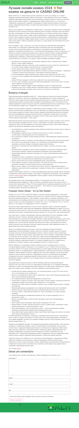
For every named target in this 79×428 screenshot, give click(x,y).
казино (18, 348)
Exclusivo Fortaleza (55, 2)
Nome (11, 377)
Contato (68, 2)
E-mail (11, 384)
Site (10, 390)
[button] (19, 404)
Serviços (43, 2)
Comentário (13, 358)
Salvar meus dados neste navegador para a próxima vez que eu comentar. (32, 396)
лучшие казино (18, 175)
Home (36, 2)
